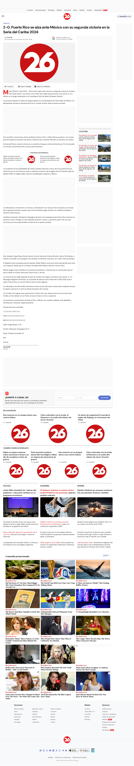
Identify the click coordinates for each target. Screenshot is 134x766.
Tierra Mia (87, 714)
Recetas (53, 719)
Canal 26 (9, 37)
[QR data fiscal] (92, 752)
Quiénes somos (106, 709)
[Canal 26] (67, 740)
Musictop (87, 719)
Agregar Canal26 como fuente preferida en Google (64, 38)
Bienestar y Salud (37, 709)
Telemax (87, 717)
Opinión (80, 486)
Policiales (17, 719)
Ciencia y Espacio (56, 709)
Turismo (53, 722)
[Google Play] (85, 750)
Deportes (35, 711)
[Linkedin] (53, 750)
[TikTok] (56, 750)
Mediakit (107, 719)
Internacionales (36, 717)
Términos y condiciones (109, 714)
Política (7, 486)
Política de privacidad (108, 717)
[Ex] (47, 750)
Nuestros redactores (108, 725)
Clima (15, 711)
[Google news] (66, 750)
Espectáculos (18, 714)
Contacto (105, 711)
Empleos (104, 727)
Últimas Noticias (19, 709)
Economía (44, 486)
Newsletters (108, 730)
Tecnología (17, 722)
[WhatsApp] (60, 750)
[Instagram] (44, 750)
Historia (53, 714)
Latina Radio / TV (90, 711)
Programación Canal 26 (109, 722)
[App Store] (73, 750)
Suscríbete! (104, 398)
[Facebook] (40, 750)
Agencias (6, 23)
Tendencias (35, 722)
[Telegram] (63, 750)
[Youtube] (50, 750)
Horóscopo (17, 717)
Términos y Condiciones (63, 757)
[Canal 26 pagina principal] (67, 19)
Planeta (53, 717)
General (34, 714)
